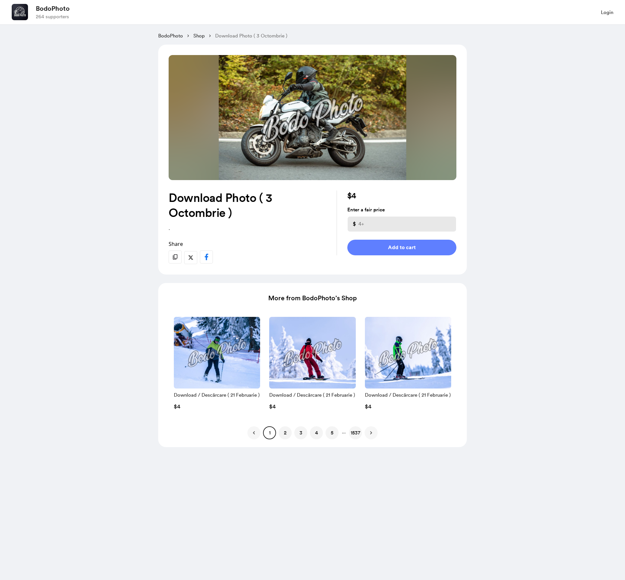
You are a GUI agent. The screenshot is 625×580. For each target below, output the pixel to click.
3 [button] (300, 433)
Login (607, 12)
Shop (199, 36)
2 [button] (285, 433)
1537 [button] (355, 433)
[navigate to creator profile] (20, 12)
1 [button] (270, 433)
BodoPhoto (53, 8)
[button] (217, 365)
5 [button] (332, 433)
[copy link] (175, 256)
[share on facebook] (206, 256)
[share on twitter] (190, 257)
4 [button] (316, 433)
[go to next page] (371, 432)
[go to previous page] (253, 432)
